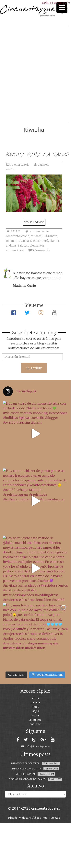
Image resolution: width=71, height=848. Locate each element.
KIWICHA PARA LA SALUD (37, 155)
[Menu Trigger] (61, 7)
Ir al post (20, 107)
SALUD (15, 231)
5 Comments (41, 250)
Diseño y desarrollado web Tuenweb (34, 817)
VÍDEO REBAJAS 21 (25, 774)
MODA (35, 706)
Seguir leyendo (34, 222)
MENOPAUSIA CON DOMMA (26, 768)
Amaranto (13, 236)
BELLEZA (35, 702)
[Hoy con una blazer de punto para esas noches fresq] (35, 501)
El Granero (50, 236)
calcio (25, 236)
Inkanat (11, 241)
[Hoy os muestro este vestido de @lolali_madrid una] (35, 568)
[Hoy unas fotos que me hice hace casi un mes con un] (35, 635)
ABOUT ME (35, 719)
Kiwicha (23, 241)
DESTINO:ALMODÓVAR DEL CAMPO (27, 779)
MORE (35, 715)
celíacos (35, 236)
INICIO (35, 698)
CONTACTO (35, 724)
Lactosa (35, 241)
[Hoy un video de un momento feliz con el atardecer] (35, 433)
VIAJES (35, 711)
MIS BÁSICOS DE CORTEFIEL (25, 763)
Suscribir (34, 368)
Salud (21, 245)
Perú (45, 241)
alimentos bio (39, 231)
